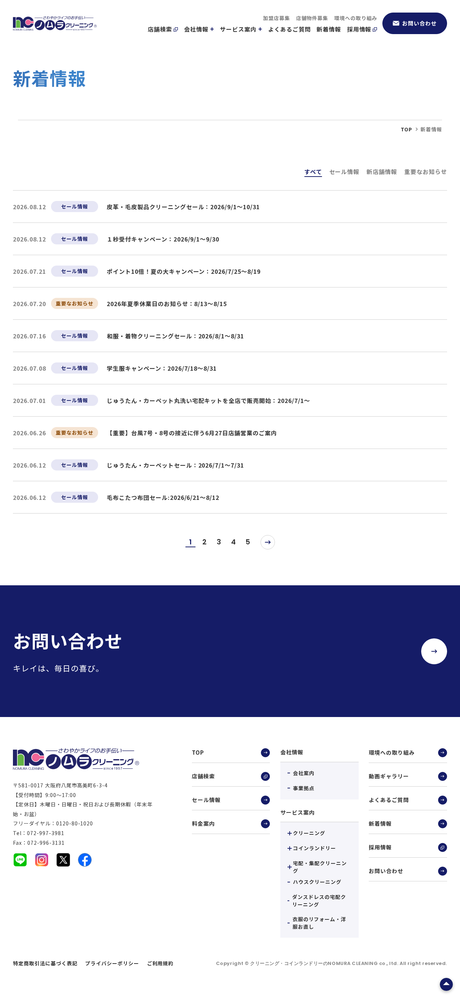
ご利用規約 (160, 963)
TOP (198, 752)
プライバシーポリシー (112, 963)
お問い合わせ (419, 23)
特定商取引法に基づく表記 (45, 963)
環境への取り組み (355, 18)
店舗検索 (160, 29)
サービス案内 (238, 29)
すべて (313, 171)
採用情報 (359, 29)
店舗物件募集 (312, 18)
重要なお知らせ (425, 171)
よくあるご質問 (289, 29)
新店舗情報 (382, 171)
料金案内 (203, 823)
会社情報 (196, 29)
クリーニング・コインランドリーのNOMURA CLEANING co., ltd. (325, 963)
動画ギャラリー (389, 776)
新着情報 (329, 29)
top (406, 129)
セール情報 (344, 171)
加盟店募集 (276, 18)
